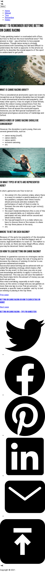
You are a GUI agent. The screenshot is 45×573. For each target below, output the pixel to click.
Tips (7, 15)
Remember (9, 17)
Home (7, 11)
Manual (8, 13)
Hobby (7, 20)
